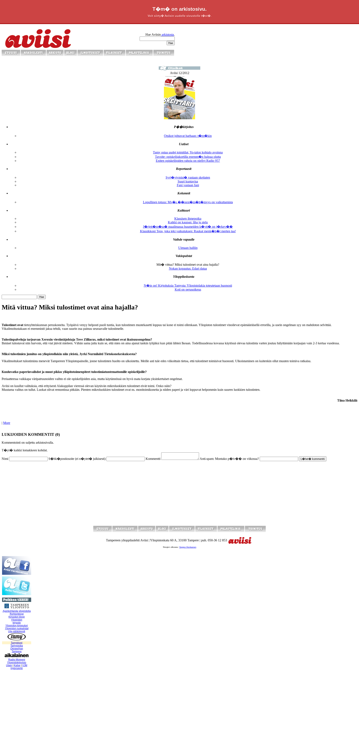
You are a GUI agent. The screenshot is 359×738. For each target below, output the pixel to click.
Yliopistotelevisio (16, 662)
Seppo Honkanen (187, 547)
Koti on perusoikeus (188, 289)
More (6, 423)
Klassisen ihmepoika (187, 218)
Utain (9, 665)
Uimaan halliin (188, 248)
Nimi (5, 458)
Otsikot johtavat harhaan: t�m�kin (188, 136)
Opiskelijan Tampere (16, 650)
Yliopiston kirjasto (16, 621)
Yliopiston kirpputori (16, 625)
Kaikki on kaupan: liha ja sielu (188, 222)
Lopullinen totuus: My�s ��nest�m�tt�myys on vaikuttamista (188, 202)
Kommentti (153, 458)
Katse (17, 665)
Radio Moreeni (16, 659)
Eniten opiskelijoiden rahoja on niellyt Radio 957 (188, 160)
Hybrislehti (17, 668)
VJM (24, 665)
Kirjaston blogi (17, 616)
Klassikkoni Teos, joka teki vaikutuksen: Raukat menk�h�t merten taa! (188, 231)
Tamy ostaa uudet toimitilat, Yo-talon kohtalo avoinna (188, 152)
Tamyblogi (16, 642)
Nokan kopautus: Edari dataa (188, 268)
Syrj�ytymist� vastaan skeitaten (188, 177)
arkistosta (167, 34)
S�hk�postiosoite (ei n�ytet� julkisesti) (77, 458)
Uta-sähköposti (16, 631)
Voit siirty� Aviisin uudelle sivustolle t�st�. (179, 15)
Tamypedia (16, 645)
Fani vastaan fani (188, 185)
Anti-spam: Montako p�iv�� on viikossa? (229, 458)
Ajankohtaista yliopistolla (17, 611)
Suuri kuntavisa (188, 181)
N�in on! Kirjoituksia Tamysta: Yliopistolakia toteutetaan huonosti (188, 285)
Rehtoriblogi (17, 614)
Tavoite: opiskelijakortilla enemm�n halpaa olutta (188, 156)
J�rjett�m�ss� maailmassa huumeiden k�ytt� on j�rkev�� (188, 226)
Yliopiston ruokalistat (16, 628)
